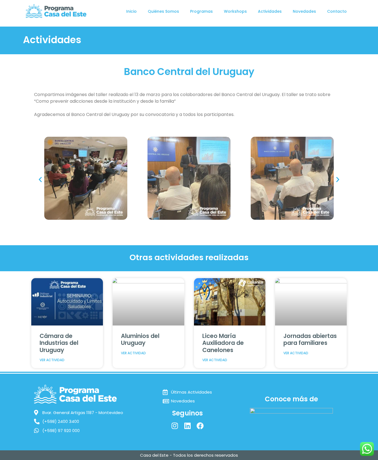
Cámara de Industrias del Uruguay (59, 343)
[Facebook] (200, 425)
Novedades (304, 11)
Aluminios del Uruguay (140, 339)
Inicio (131, 11)
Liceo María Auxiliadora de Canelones (223, 343)
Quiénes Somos (163, 11)
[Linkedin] (187, 425)
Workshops (235, 11)
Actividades (270, 11)
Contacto (337, 11)
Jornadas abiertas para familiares (310, 339)
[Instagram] (174, 425)
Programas (201, 11)
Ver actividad (52, 360)
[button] (40, 179)
